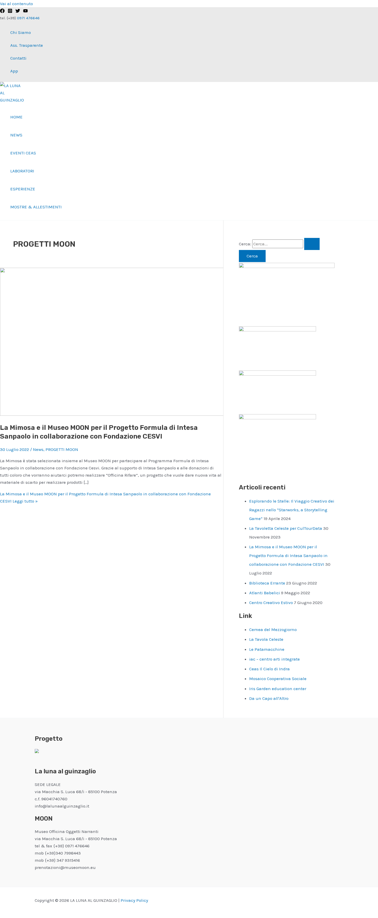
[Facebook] (2, 11)
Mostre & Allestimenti (36, 206)
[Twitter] (17, 11)
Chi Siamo (20, 32)
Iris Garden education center (277, 688)
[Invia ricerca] (312, 244)
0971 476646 (28, 18)
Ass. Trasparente (26, 45)
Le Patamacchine (266, 649)
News (16, 134)
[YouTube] (25, 11)
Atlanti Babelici (264, 592)
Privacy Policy (134, 900)
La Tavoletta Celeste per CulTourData (285, 528)
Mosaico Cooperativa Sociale (278, 678)
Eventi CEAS (23, 152)
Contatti (18, 58)
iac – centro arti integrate (274, 659)
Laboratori (22, 170)
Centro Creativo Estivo (271, 602)
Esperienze (22, 188)
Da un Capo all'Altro (269, 698)
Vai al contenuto (16, 3)
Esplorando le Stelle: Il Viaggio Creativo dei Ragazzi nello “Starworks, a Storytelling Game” (291, 509)
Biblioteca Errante (267, 583)
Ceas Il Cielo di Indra (269, 668)
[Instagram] (10, 11)
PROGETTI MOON (62, 449)
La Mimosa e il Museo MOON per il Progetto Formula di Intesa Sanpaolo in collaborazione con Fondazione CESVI (288, 555)
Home (16, 116)
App (14, 70)
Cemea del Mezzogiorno (273, 629)
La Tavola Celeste (266, 639)
